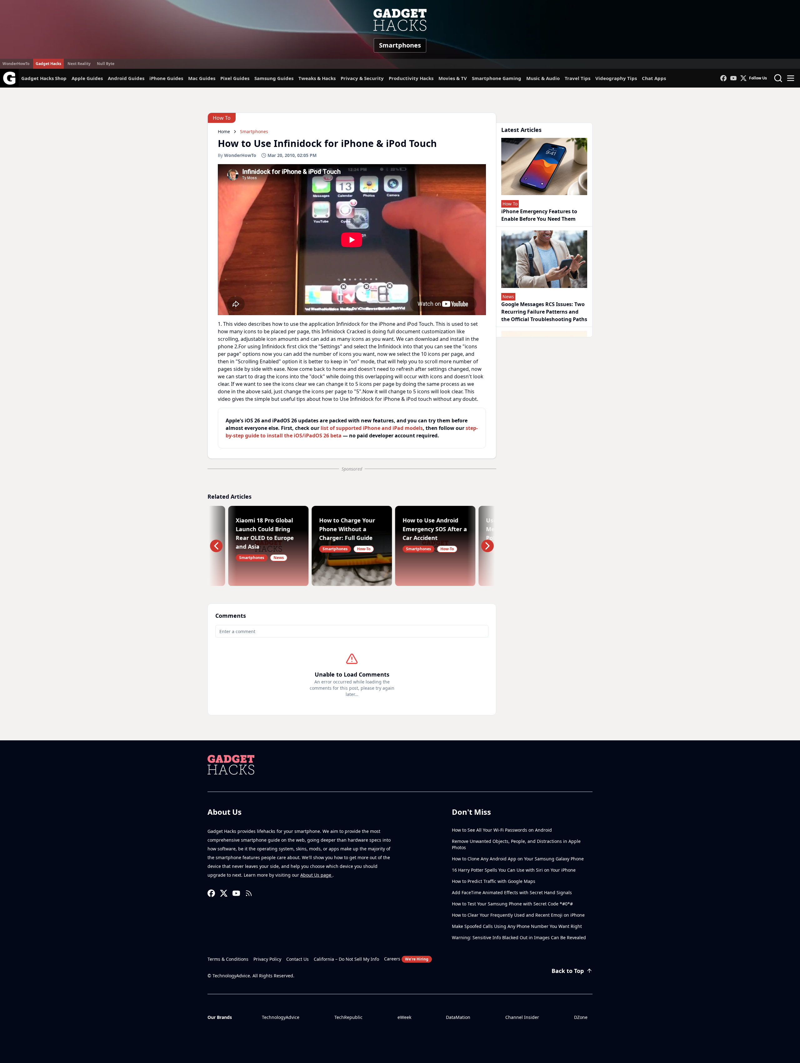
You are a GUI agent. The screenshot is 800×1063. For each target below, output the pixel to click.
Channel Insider (522, 1017)
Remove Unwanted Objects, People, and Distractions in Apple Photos (516, 844)
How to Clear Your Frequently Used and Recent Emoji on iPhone (518, 915)
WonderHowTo (15, 63)
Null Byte (105, 63)
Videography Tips (616, 78)
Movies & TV (452, 78)
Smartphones (400, 45)
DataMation (458, 1017)
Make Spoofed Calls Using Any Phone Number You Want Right (517, 926)
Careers (406, 959)
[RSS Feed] (248, 893)
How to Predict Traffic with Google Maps (493, 881)
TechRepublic (348, 1017)
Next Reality (79, 63)
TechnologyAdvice (280, 1017)
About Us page (316, 875)
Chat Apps (654, 78)
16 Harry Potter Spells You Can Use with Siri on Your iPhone (514, 870)
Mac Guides (201, 78)
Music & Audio (543, 78)
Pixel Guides (234, 78)
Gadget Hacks (48, 63)
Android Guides (126, 78)
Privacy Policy (267, 959)
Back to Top (568, 971)
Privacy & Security (362, 78)
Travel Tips (577, 78)
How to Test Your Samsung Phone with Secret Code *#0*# (512, 904)
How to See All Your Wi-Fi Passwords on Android (502, 830)
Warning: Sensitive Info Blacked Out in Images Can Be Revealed (519, 937)
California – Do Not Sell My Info (346, 959)
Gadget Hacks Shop (44, 78)
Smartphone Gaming (496, 78)
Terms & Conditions (228, 959)
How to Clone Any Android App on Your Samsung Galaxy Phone (518, 859)
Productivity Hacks (411, 78)
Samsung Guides (273, 78)
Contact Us (297, 959)
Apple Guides (87, 78)
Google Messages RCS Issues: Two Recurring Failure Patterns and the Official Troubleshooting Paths (544, 312)
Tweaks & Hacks (317, 78)
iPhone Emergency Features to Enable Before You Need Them (539, 215)
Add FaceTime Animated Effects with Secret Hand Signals (512, 892)
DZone (581, 1017)
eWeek (404, 1017)
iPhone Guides (166, 78)
